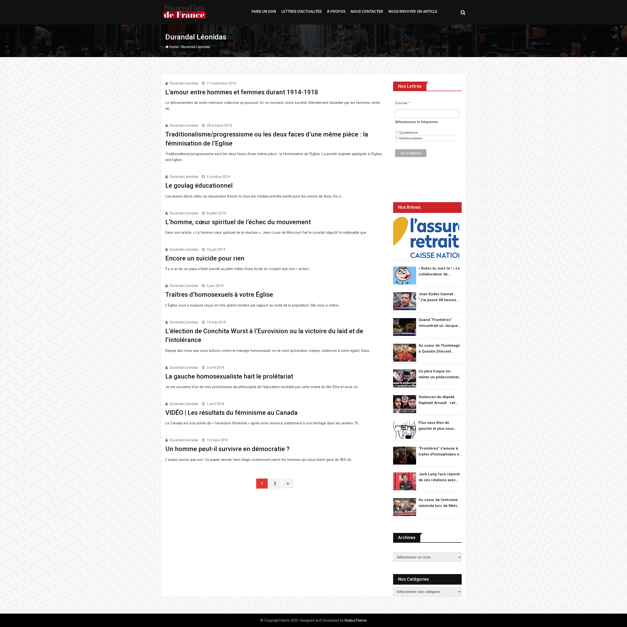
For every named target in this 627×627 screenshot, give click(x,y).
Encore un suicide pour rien (204, 258)
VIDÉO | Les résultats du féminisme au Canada (231, 412)
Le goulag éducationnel (199, 185)
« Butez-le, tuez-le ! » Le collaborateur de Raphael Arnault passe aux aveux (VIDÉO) (439, 271)
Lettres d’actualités (301, 11)
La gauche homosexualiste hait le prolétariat (229, 376)
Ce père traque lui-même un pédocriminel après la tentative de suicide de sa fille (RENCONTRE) (439, 374)
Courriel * (402, 103)
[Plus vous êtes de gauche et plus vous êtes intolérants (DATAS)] (404, 430)
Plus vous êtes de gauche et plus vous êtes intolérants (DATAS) (440, 425)
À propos (336, 11)
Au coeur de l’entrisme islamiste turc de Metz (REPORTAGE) (438, 503)
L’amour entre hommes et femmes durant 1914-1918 (241, 92)
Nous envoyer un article (412, 11)
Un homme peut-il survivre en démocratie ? (227, 449)
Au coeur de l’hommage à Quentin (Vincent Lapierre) (439, 348)
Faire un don (264, 11)
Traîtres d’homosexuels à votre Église (219, 294)
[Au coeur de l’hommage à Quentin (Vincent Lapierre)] (404, 353)
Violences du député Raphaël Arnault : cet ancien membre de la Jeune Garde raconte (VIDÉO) (437, 400)
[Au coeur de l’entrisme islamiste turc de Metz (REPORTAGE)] (404, 507)
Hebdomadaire (410, 138)
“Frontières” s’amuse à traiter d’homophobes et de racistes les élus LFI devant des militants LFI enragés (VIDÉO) (439, 451)
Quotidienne (408, 133)
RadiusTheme (356, 620)
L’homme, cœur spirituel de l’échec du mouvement (238, 222)
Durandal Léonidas (184, 83)
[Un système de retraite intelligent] (426, 237)
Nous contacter (367, 11)
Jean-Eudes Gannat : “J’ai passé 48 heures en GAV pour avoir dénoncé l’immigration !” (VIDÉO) (440, 297)
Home (174, 47)
